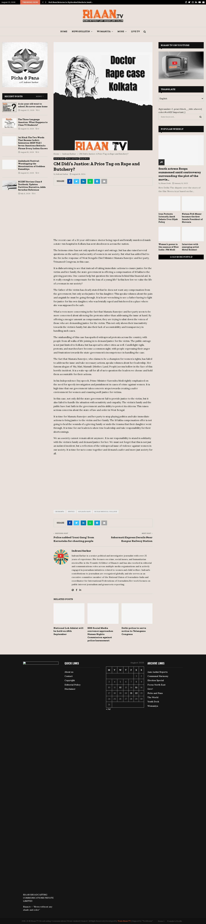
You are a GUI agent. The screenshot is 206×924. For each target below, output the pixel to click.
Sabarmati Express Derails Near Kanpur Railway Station (131, 539)
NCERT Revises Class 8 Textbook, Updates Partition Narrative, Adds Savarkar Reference (32, 185)
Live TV (135, 31)
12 (120, 687)
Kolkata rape (84, 512)
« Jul (108, 709)
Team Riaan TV (124, 921)
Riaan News (84, 159)
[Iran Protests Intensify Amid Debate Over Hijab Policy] (169, 203)
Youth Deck (153, 701)
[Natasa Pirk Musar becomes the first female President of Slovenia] (193, 203)
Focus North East (156, 684)
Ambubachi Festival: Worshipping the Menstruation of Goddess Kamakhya (31, 165)
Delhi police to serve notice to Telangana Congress (134, 631)
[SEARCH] (200, 117)
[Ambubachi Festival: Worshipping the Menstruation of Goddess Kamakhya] (9, 164)
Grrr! (150, 689)
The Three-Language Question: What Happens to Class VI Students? (33, 122)
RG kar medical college (105, 512)
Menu (39, 96)
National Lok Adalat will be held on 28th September (68, 631)
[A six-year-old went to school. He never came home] (9, 107)
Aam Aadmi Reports (157, 672)
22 (136, 693)
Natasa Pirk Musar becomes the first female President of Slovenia (192, 218)
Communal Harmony (157, 676)
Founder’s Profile (174, 921)
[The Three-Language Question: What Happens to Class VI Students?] (9, 123)
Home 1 (161, 921)
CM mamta (59, 512)
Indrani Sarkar (59, 159)
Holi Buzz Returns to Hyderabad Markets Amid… (70, 2)
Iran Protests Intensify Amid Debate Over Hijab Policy (168, 218)
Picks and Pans (72, 159)
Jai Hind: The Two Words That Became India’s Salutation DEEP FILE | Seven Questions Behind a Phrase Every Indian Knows (33, 143)
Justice (71, 512)
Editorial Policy (73, 684)
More (120, 31)
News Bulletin (81, 31)
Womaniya (104, 31)
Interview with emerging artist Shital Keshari (190, 247)
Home (63, 31)
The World (152, 697)
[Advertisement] (103, 213)
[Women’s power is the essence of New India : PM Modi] (169, 234)
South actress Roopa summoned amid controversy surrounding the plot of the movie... (179, 174)
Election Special (155, 680)
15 (136, 687)
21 (131, 693)
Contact (69, 676)
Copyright (70, 680)
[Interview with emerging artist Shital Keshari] (193, 234)
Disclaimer (70, 689)
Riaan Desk (166, 183)
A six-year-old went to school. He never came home (33, 105)
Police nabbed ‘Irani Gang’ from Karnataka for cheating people (74, 539)
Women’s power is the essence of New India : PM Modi (168, 247)
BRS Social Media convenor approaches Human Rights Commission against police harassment (100, 634)
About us (69, 672)
